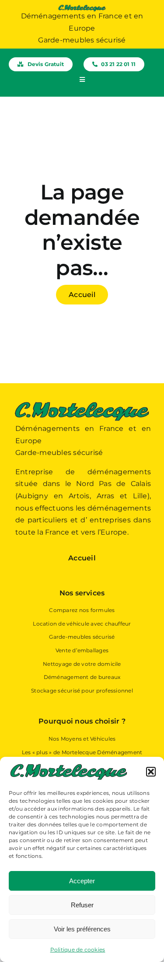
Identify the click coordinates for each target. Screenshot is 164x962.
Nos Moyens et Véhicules (82, 738)
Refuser (82, 905)
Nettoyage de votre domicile (82, 664)
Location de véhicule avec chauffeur (82, 623)
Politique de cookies (77, 949)
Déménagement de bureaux (82, 677)
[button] (151, 771)
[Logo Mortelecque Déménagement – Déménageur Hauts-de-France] (82, 7)
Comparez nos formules (82, 610)
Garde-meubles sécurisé (82, 636)
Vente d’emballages (82, 650)
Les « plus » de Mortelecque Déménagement (82, 752)
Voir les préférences (82, 929)
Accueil (82, 558)
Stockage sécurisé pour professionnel (82, 690)
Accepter (82, 881)
